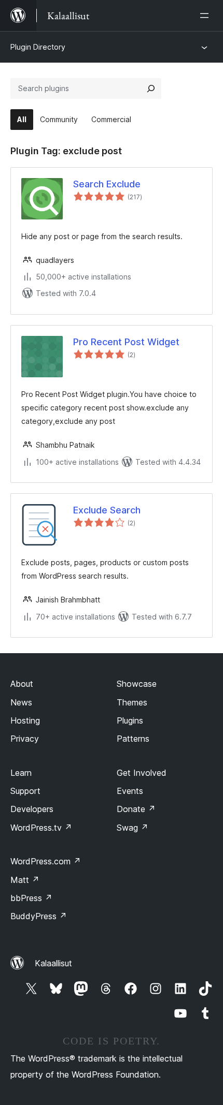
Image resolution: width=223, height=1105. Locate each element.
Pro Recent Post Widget (126, 341)
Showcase (137, 684)
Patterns (133, 738)
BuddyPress (38, 916)
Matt (24, 880)
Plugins (130, 720)
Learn (21, 773)
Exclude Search (107, 510)
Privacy (24, 738)
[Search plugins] (151, 88)
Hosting (25, 720)
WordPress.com (45, 861)
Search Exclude (107, 184)
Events (130, 791)
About (21, 684)
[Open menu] (206, 15)
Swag (132, 827)
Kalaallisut (53, 963)
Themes (132, 702)
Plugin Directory (37, 46)
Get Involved (141, 773)
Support (25, 791)
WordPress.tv (41, 827)
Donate (136, 809)
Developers (31, 809)
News (21, 702)
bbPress (31, 898)
